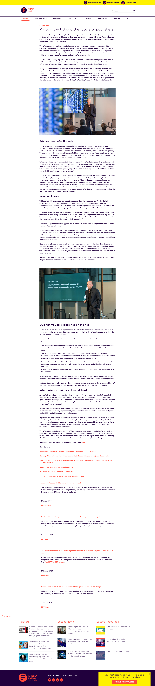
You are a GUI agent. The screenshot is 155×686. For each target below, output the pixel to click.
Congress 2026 (40, 18)
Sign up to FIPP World (124, 682)
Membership (103, 18)
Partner (117, 18)
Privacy (51, 675)
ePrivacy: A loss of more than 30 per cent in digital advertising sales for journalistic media (74, 456)
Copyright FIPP (71, 675)
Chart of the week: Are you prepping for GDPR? (58, 467)
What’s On (72, 18)
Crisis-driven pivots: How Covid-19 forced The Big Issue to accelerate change (71, 587)
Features (44, 539)
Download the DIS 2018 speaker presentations (57, 472)
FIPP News (45, 575)
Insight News (46, 506)
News (25, 18)
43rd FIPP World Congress (54, 562)
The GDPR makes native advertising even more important (61, 476)
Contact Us (59, 675)
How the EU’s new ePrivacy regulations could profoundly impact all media (67, 451)
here (83, 442)
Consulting (87, 18)
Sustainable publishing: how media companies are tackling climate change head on (73, 517)
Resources (57, 18)
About (129, 18)
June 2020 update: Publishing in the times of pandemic (62, 483)
